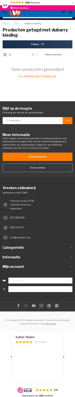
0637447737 (17, 227)
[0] (70, 11)
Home (6, 23)
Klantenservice (37, 156)
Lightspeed (64, 320)
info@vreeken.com (20, 237)
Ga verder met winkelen (37, 76)
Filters (35, 44)
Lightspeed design (29, 323)
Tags (16, 23)
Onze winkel (37, 167)
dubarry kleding (33, 23)
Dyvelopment (49, 323)
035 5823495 (17, 217)
